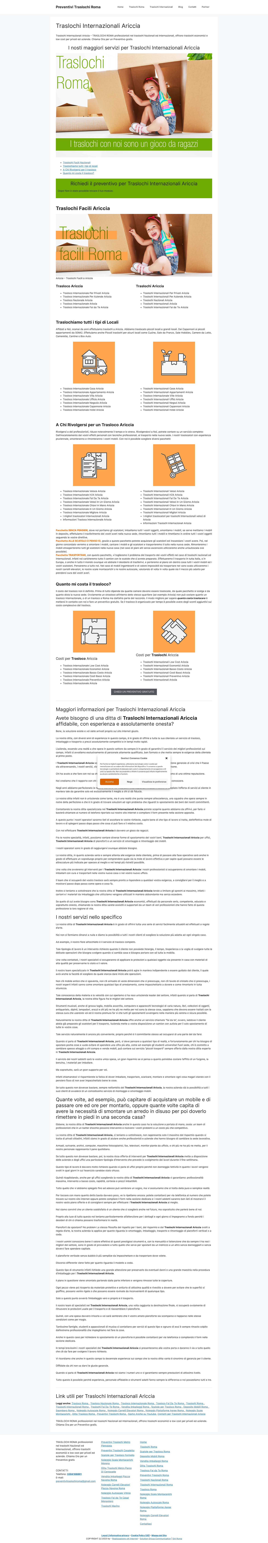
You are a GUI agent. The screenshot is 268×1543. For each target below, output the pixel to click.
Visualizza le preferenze (154, 781)
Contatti (192, 7)
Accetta (109, 781)
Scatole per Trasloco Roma (166, 1406)
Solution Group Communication (155, 1538)
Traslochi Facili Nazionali (76, 162)
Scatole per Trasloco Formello (117, 1455)
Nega (129, 781)
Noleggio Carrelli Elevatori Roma (126, 1410)
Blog (180, 7)
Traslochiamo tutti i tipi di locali (80, 166)
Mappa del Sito (159, 1535)
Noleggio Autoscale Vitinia (116, 1493)
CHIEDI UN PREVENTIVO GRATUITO (134, 691)
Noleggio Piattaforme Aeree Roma (165, 1410)
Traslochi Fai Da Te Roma (105, 1406)
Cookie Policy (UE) (140, 1535)
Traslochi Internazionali (161, 7)
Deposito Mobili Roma (196, 1406)
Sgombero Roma (65, 1410)
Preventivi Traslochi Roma (78, 7)
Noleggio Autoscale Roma (91, 1410)
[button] (166, 758)
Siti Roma (177, 1538)
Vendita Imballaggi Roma (135, 1406)
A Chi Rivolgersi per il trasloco (79, 169)
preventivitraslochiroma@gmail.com (76, 1481)
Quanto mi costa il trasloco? (78, 173)
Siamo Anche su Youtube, (142, 1414)
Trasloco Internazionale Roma (138, 1403)
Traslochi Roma (136, 7)
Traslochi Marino (110, 1506)
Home (120, 7)
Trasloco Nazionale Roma (104, 1403)
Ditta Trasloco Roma (84, 1414)
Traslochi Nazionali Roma (154, 1480)
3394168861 (74, 1474)
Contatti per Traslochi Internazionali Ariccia (181, 1414)
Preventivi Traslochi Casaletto (117, 1450)
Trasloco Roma (80, 1403)
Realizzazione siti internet (125, 1538)
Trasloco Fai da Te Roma (154, 1470)
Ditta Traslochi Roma (151, 1465)
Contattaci (146, 1523)
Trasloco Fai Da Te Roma (170, 1403)
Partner (205, 7)
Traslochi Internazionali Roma (72, 1406)
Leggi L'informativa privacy (115, 1535)
